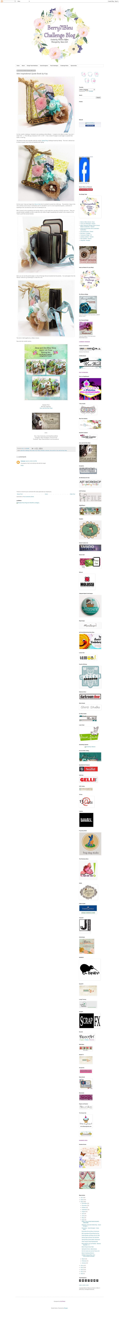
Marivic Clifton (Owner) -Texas (87, 222)
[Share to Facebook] (40, 448)
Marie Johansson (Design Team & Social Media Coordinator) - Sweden (90, 226)
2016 (82, 1199)
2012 (82, 1269)
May (83, 1217)
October (84, 1207)
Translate (91, 91)
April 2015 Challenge (24, 450)
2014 (82, 1265)
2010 (82, 1273)
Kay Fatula (37, 450)
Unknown (23, 461)
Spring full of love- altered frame (89, 1249)
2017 (82, 1197)
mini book (47, 450)
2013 (82, 1267)
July (83, 1213)
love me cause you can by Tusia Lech (90, 1251)
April (83, 1219)
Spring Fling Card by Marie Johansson (91, 1239)
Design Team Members (32, 65)
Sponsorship (74, 65)
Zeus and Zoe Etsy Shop (46, 408)
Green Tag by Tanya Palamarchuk (90, 1241)
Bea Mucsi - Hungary (85, 233)
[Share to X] (38, 448)
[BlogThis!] (37, 448)
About (23, 65)
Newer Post (19, 494)
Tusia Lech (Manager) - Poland (87, 223)
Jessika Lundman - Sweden (87, 236)
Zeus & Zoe (37, 204)
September (84, 1209)
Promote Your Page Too (84, 183)
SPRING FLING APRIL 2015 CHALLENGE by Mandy (88, 1255)
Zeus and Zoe (53, 450)
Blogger (66, 1308)
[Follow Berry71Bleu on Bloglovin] (90, 76)
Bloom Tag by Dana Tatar (88, 1246)
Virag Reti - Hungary (85, 240)
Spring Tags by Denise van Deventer (90, 1237)
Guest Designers (44, 65)
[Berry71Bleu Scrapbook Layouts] (84, 181)
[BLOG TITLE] (90, 290)
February (84, 1261)
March (83, 1259)
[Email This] (35, 448)
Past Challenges (54, 65)
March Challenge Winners (88, 1253)
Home (18, 65)
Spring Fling (45, 140)
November (84, 1205)
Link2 (83, 1285)
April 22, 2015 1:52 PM (31, 461)
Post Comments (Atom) (28, 496)
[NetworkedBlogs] (90, 123)
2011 (82, 1271)
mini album (42, 450)
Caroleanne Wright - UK (86, 235)
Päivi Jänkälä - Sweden (86, 238)
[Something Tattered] (90, 746)
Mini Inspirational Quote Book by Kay (90, 1233)
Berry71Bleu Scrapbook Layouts (86, 156)
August (83, 1211)
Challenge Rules (64, 65)
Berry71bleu (32, 450)
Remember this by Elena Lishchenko (90, 1231)
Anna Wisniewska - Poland (86, 231)
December (84, 1203)
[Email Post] (32, 448)
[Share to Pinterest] (42, 448)
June (83, 1215)
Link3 (87, 1285)
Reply (22, 465)
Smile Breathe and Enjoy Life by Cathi (91, 1235)
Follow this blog (90, 125)
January (84, 1263)
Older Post (72, 494)
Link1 (80, 1285)
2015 (82, 1201)
